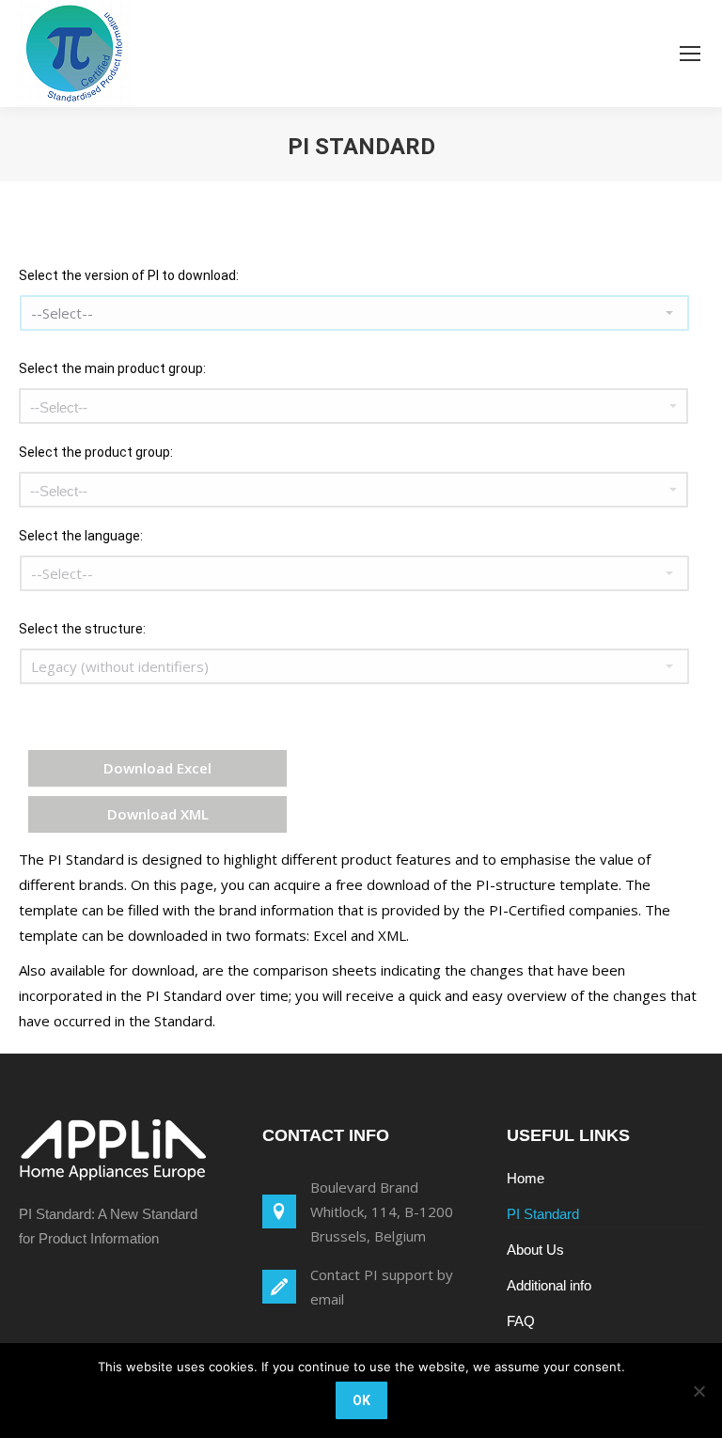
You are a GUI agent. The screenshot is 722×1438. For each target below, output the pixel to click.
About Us (535, 1250)
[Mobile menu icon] (690, 53)
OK (361, 1400)
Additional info (549, 1285)
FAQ (521, 1321)
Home (525, 1178)
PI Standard (543, 1214)
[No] (698, 1391)
